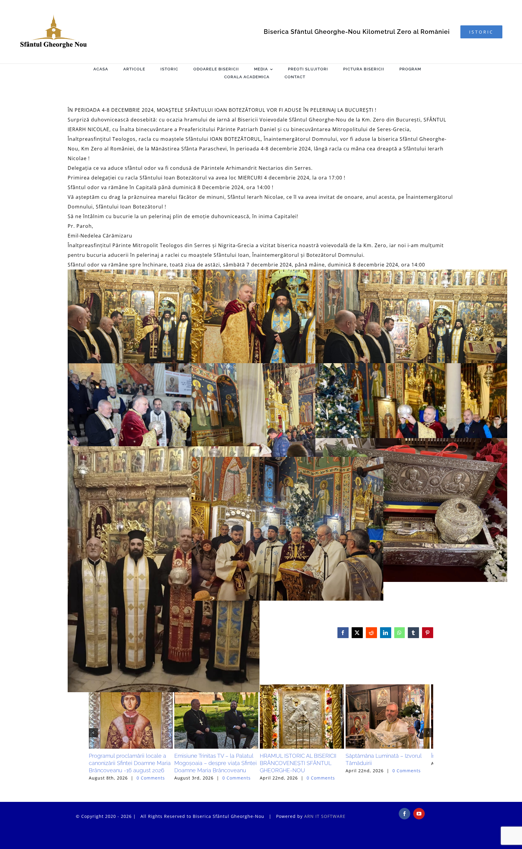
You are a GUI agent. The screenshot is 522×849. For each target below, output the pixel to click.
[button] (93, 744)
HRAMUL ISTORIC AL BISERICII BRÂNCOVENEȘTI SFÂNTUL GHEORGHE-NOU (372, 786)
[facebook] (404, 836)
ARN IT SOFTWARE (325, 839)
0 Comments (151, 801)
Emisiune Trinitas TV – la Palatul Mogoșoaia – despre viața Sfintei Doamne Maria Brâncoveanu (260, 786)
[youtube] (419, 836)
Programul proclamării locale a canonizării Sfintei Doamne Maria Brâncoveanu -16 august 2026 (141, 786)
